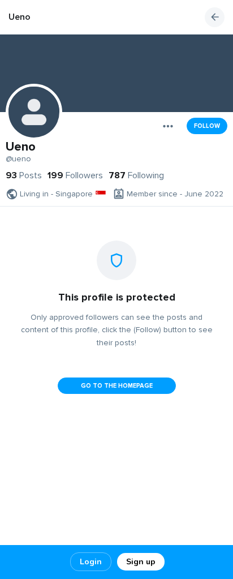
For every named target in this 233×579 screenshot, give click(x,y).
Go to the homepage (117, 385)
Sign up (141, 561)
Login (91, 561)
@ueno (18, 159)
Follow (207, 126)
